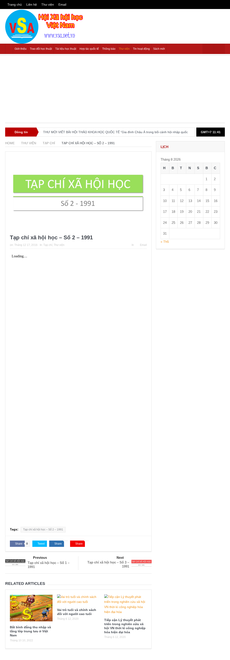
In (133, 245)
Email (62, 4)
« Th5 (165, 241)
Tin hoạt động (141, 48)
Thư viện (47, 4)
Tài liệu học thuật (65, 48)
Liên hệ (31, 4)
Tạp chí (47, 245)
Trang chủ (14, 4)
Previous (40, 557)
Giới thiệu (21, 48)
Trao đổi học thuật (41, 48)
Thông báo (108, 48)
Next (120, 557)
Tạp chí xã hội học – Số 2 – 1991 (43, 529)
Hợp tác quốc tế (89, 48)
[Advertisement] (115, 91)
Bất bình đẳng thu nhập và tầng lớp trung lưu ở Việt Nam (30, 631)
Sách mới (159, 48)
